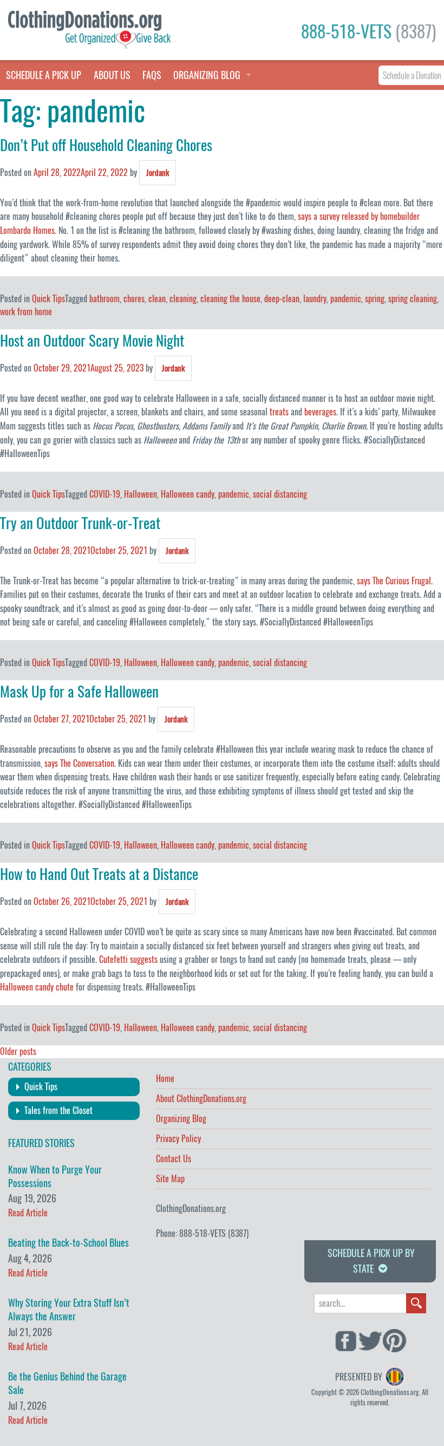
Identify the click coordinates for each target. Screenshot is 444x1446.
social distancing (280, 494)
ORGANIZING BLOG (206, 75)
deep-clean (281, 298)
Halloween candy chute (37, 987)
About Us (112, 75)
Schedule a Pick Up (43, 75)
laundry (315, 298)
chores (134, 298)
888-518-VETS (368, 31)
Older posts (18, 1051)
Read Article (28, 1213)
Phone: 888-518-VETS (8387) (202, 1233)
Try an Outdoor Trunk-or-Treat (80, 523)
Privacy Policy (178, 1139)
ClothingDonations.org (191, 1208)
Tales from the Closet (58, 1110)
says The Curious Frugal (394, 581)
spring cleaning (412, 298)
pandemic (345, 298)
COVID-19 (104, 494)
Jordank (157, 172)
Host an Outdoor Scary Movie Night (92, 340)
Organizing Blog (181, 1119)
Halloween (140, 494)
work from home (26, 311)
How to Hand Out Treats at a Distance (99, 874)
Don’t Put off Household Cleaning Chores (106, 145)
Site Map (170, 1179)
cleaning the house (230, 298)
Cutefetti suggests (128, 959)
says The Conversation (79, 763)
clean (157, 298)
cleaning (183, 298)
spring (374, 298)
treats (279, 412)
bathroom (104, 298)
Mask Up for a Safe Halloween (79, 691)
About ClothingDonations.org (201, 1099)
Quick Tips (48, 298)
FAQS (151, 75)
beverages (320, 412)
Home (165, 1079)
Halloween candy (187, 494)
